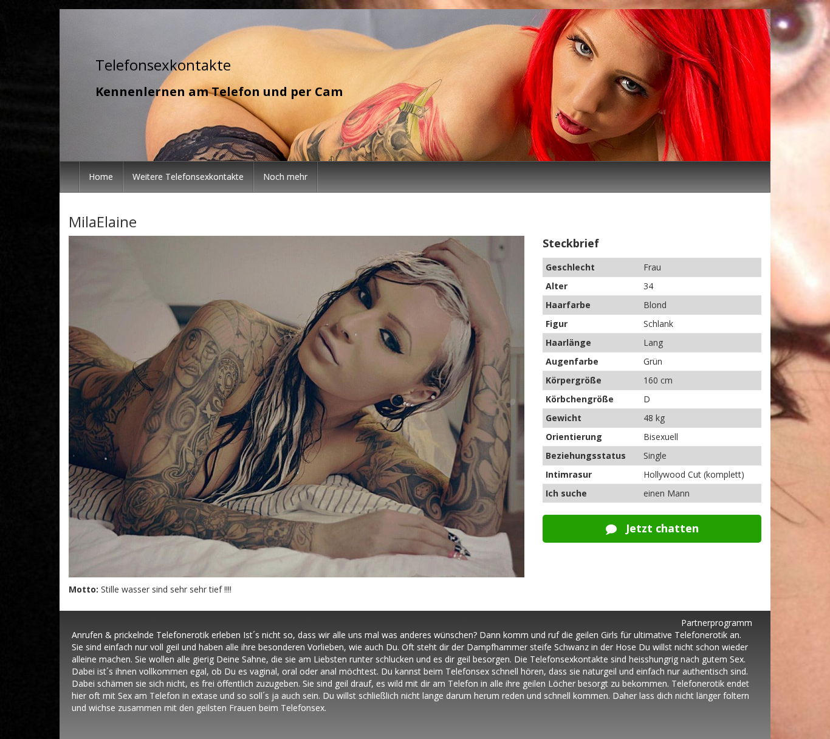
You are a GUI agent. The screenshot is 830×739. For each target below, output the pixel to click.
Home (101, 176)
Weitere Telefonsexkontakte (188, 176)
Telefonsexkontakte (163, 65)
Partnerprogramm (716, 622)
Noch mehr (285, 176)
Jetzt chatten (661, 528)
